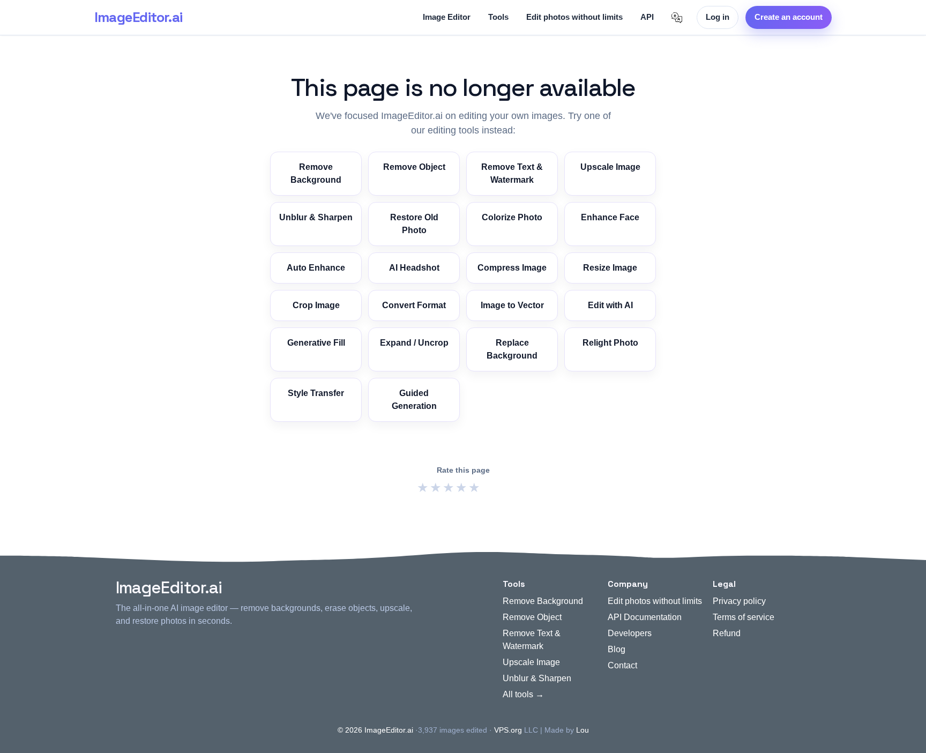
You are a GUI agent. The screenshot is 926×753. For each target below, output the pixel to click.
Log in (717, 16)
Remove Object (414, 167)
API (647, 16)
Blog (616, 649)
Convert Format (414, 305)
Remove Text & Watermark (512, 173)
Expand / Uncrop (414, 342)
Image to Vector (512, 305)
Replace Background (512, 349)
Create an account (789, 16)
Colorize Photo (512, 217)
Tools (498, 16)
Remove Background (315, 173)
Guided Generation (414, 400)
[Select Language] (677, 17)
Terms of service (743, 617)
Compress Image (512, 267)
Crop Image (316, 305)
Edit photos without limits (574, 16)
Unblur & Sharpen (316, 217)
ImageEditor (138, 17)
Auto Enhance (316, 267)
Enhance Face (610, 217)
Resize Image (610, 267)
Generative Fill (316, 342)
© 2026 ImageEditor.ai (375, 730)
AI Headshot (414, 267)
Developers (630, 633)
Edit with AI (610, 305)
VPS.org (508, 730)
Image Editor (447, 16)
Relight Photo (610, 342)
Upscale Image (610, 167)
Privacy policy (739, 601)
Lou (582, 730)
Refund (727, 633)
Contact (622, 665)
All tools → (523, 694)
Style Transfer (316, 393)
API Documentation (645, 617)
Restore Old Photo (414, 224)
